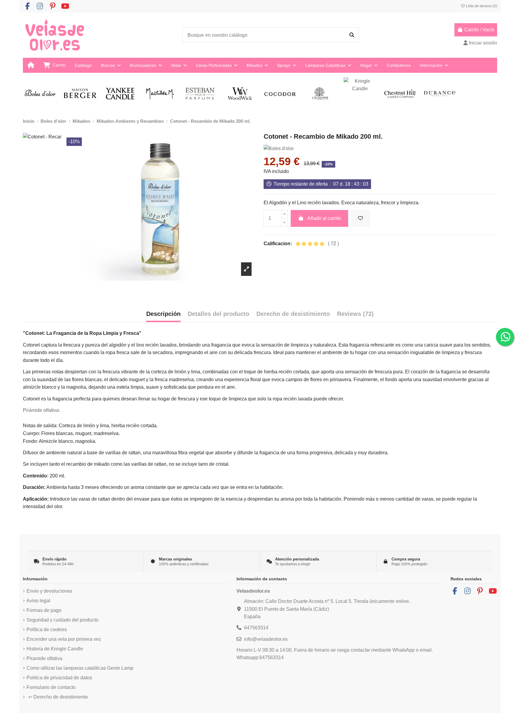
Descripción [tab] (163, 313)
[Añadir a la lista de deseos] (360, 218)
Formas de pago (43, 610)
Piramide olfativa (44, 658)
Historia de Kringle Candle (54, 648)
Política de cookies (46, 629)
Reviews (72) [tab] (355, 313)
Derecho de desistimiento (58, 696)
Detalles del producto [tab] (218, 313)
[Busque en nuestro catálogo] (352, 35)
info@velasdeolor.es (266, 639)
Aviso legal (38, 600)
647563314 (256, 627)
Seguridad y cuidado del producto (62, 619)
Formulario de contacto (51, 687)
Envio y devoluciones (49, 591)
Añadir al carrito (324, 218)
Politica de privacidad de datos (59, 677)
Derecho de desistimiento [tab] (293, 313)
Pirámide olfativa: (41, 410)
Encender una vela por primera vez (63, 639)
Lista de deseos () (481, 6)
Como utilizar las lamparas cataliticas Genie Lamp (79, 668)
